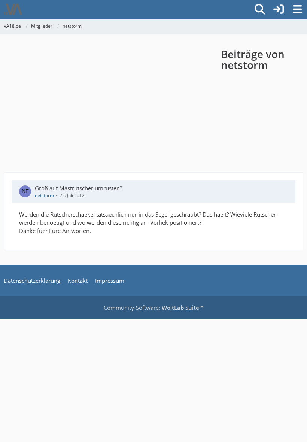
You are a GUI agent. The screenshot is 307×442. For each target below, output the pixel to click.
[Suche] (259, 9)
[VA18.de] (13, 9)
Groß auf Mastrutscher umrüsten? (78, 188)
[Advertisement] (112, 104)
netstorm (44, 195)
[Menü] (297, 9)
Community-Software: (153, 307)
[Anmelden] (278, 9)
